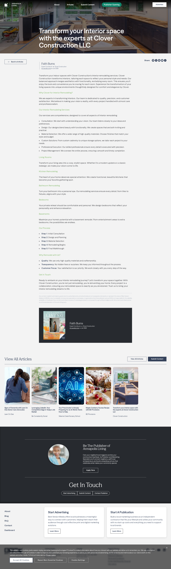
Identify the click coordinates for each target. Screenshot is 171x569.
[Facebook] (159, 60)
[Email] (162, 60)
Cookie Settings (78, 560)
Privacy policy (51, 555)
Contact (8, 525)
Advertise (159, 4)
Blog (7, 516)
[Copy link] (165, 60)
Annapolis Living (46, 68)
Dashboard (10, 530)
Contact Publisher (101, 493)
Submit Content (87, 4)
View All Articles (137, 359)
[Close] (166, 547)
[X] (156, 60)
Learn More (54, 531)
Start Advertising (69, 493)
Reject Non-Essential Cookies (50, 560)
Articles (70, 4)
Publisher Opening (112, 4)
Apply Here (90, 470)
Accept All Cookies (21, 560)
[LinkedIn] (153, 60)
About (56, 4)
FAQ (6, 521)
